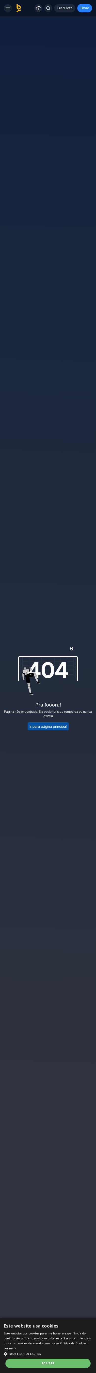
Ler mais (10, 1348)
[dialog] (48, 1345)
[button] (19, 8)
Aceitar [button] (48, 1363)
